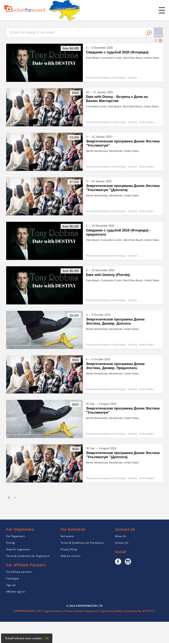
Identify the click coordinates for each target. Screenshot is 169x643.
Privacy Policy (69, 549)
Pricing (10, 542)
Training (132, 122)
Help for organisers (18, 549)
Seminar (132, 77)
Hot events (67, 536)
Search (149, 33)
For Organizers (15, 536)
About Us (120, 536)
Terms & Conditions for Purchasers (82, 542)
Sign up (10, 585)
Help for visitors (71, 556)
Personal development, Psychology (106, 77)
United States (146, 122)
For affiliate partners (19, 572)
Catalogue (12, 578)
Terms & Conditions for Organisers (28, 556)
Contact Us (122, 542)
